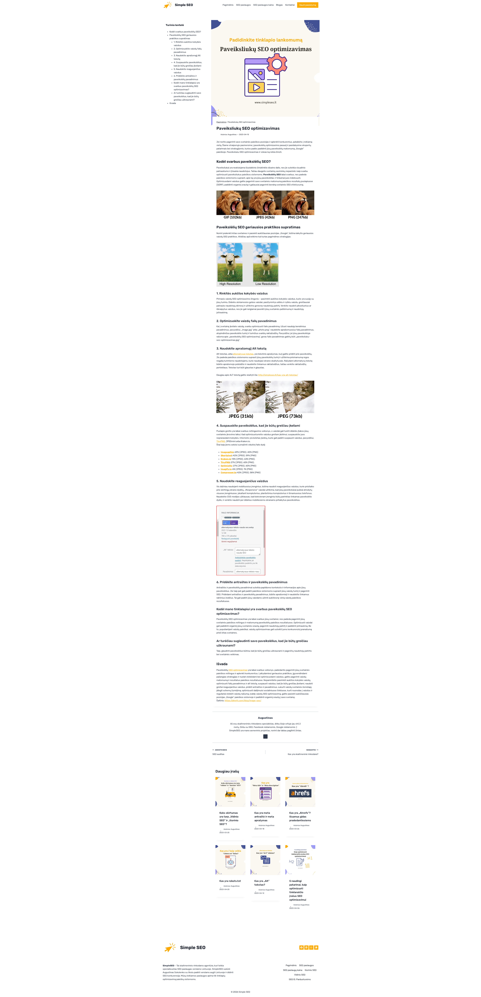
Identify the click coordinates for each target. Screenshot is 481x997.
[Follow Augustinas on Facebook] (265, 736)
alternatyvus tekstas (243, 354)
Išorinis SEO (311, 970)
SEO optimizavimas (238, 670)
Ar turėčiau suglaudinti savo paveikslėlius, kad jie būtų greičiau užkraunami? (187, 96)
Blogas (279, 5)
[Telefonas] (316, 947)
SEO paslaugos (243, 5)
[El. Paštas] (311, 947)
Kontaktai (290, 5)
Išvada (172, 103)
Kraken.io (226, 459)
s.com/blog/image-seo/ (249, 700)
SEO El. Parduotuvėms (300, 979)
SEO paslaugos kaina (263, 5)
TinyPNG (220, 441)
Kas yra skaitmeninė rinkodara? (303, 752)
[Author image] (218, 134)
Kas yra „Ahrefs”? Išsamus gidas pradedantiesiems (300, 816)
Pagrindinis (228, 5)
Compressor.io (228, 472)
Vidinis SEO (299, 974)
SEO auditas (219, 752)
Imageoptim (227, 452)
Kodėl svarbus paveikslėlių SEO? (185, 31)
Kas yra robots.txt (230, 880)
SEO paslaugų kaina (292, 970)
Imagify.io (226, 469)
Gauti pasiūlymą (307, 5)
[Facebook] (301, 947)
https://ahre (230, 700)
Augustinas (232, 134)
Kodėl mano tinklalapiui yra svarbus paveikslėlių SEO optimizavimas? (187, 86)
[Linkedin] (306, 947)
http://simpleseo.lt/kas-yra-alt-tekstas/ (278, 375)
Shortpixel (226, 455)
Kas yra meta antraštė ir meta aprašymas (264, 816)
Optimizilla (226, 465)
